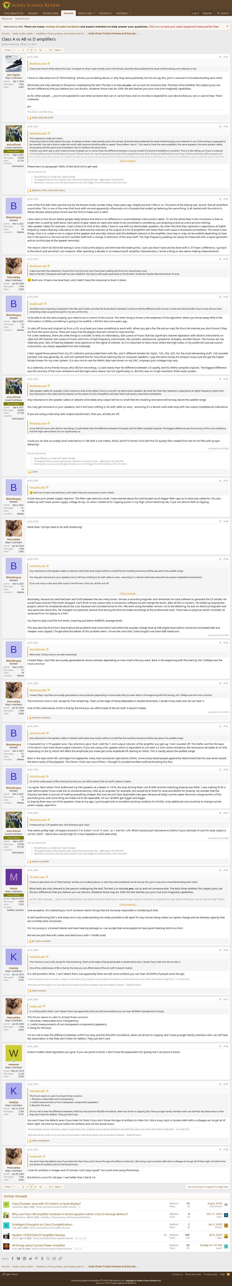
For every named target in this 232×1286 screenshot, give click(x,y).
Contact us (177, 1274)
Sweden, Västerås (15, 910)
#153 (226, 769)
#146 (226, 379)
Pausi (14, 1248)
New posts (7, 18)
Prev (8, 49)
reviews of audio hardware (62, 26)
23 (85, 1238)
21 (77, 1238)
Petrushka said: (37, 487)
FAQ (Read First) (13, 13)
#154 (226, 812)
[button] (94, 13)
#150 (226, 642)
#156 (226, 950)
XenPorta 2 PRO (103, 1283)
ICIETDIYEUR (216, 1206)
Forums (68, 13)
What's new (85, 13)
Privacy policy (210, 1274)
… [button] (19, 49)
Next (57, 49)
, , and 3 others (48, 190)
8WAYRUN (132, 1283)
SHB (14, 1227)
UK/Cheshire (18, 166)
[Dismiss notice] (227, 26)
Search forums (22, 18)
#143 (226, 199)
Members (122, 13)
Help (222, 1274)
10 (40, 49)
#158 (226, 1046)
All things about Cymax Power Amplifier (38, 1245)
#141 (226, 56)
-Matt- (219, 1216)
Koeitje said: (36, 1006)
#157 (226, 999)
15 (50, 49)
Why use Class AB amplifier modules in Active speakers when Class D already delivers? (70, 1214)
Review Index (51, 13)
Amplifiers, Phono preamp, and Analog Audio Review (65, 1217)
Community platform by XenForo (98, 1280)
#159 (226, 1084)
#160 (226, 1149)
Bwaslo (218, 1227)
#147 (226, 480)
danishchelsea (19, 1217)
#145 (226, 296)
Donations (105, 13)
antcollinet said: (37, 565)
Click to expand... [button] (128, 160)
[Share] (220, 57)
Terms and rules (193, 1274)
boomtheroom (12, 44)
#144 (226, 259)
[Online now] (13, 1060)
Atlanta (20, 232)
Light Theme (11, 1274)
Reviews (33, 13)
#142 (226, 126)
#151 (226, 683)
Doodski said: (36, 303)
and (41, 717)
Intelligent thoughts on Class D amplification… (43, 1224)
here (158, 26)
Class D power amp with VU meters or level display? (46, 1203)
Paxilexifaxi (17, 1206)
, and (42, 117)
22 (81, 1238)
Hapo (219, 1237)
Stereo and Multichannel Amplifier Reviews (56, 1206)
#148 (226, 521)
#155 (226, 870)
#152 (226, 726)
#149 (226, 559)
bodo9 (219, 1248)
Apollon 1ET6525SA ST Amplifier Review (38, 1235)
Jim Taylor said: (37, 876)
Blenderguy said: (38, 63)
